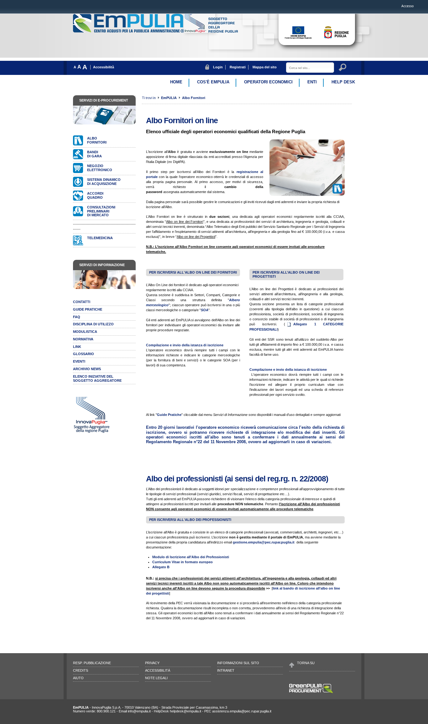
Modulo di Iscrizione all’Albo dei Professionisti (190, 557)
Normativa (83, 339)
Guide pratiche (87, 309)
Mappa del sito (265, 67)
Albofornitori (97, 140)
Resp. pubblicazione (92, 663)
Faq (76, 317)
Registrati (238, 67)
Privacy (152, 663)
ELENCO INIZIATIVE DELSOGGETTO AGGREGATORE (97, 378)
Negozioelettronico (99, 168)
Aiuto (78, 678)
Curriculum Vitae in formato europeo (182, 562)
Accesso (407, 6)
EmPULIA (169, 98)
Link (77, 347)
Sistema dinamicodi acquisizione (104, 182)
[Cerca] (343, 68)
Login (218, 67)
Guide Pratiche (169, 415)
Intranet (225, 670)
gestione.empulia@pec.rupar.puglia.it (264, 542)
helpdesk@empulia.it (185, 711)
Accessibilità (103, 67)
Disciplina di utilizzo (93, 324)
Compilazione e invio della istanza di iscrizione (184, 345)
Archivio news (87, 369)
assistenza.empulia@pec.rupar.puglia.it (241, 711)
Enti (312, 82)
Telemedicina (100, 238)
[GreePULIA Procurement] (311, 693)
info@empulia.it (139, 711)
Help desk (343, 82)
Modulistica (85, 331)
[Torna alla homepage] (129, 31)
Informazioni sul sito (238, 663)
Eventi (79, 361)
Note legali (156, 678)
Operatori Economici (268, 82)
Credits (80, 670)
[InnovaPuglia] (211, 31)
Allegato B (161, 567)
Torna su (306, 663)
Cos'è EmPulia (213, 82)
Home (176, 82)
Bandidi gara (94, 154)
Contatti (81, 302)
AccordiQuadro (95, 195)
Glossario (83, 354)
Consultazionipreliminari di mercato (101, 211)
